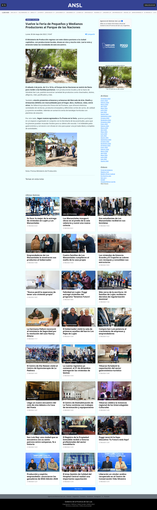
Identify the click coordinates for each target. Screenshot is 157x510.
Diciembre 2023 (105, 99)
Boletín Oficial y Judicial (108, 174)
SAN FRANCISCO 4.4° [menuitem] (117, 12)
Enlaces (69, 496)
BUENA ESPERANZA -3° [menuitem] (137, 12)
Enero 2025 (104, 124)
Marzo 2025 (104, 128)
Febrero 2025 (105, 126)
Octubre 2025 (105, 142)
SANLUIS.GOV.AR (150, 5)
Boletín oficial (91, 504)
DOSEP (103, 180)
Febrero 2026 (105, 149)
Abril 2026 (104, 153)
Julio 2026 (104, 159)
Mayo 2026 (104, 155)
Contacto (83, 496)
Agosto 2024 (104, 114)
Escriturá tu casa (106, 176)
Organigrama (66, 504)
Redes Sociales (82, 504)
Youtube (106, 496)
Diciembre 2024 (105, 122)
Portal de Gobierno (107, 170)
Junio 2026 (104, 157)
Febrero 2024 (105, 102)
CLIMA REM (5, 12)
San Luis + (104, 178)
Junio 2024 (104, 110)
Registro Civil (105, 172)
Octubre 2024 (105, 118)
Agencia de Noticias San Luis (56, 496)
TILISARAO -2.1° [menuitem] (98, 12)
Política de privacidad (86, 506)
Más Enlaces (104, 184)
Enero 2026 (104, 147)
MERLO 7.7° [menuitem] (33, 12)
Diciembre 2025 (105, 145)
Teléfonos (73, 504)
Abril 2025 (104, 130)
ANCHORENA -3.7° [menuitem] (70, 12)
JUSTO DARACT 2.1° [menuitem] (60, 12)
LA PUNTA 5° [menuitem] (41, 12)
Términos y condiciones (72, 506)
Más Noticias (79, 489)
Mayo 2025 (104, 132)
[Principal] (4, 5)
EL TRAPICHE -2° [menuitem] (148, 12)
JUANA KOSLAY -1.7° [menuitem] (50, 12)
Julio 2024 (104, 112)
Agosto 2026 (104, 161)
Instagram (97, 496)
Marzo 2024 (104, 104)
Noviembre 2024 (106, 120)
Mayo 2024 (104, 108)
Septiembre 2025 (106, 140)
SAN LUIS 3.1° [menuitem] (14, 12)
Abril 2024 (104, 106)
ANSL (75, 5)
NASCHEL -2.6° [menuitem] (127, 12)
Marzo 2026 (104, 151)
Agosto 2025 (104, 138)
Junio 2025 (104, 134)
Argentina (76, 496)
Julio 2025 (104, 136)
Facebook (90, 496)
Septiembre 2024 (106, 116)
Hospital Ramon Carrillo (108, 182)
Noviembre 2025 (106, 143)
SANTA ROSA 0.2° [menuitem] (89, 12)
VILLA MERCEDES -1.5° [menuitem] (24, 12)
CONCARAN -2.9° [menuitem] (107, 12)
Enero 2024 (104, 101)
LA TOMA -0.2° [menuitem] (79, 12)
